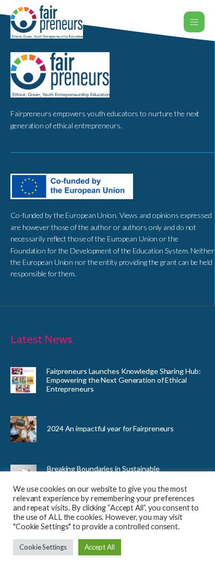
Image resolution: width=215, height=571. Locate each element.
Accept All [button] (100, 547)
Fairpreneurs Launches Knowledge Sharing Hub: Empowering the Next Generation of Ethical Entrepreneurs (123, 380)
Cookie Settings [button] (43, 547)
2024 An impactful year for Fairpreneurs (110, 428)
